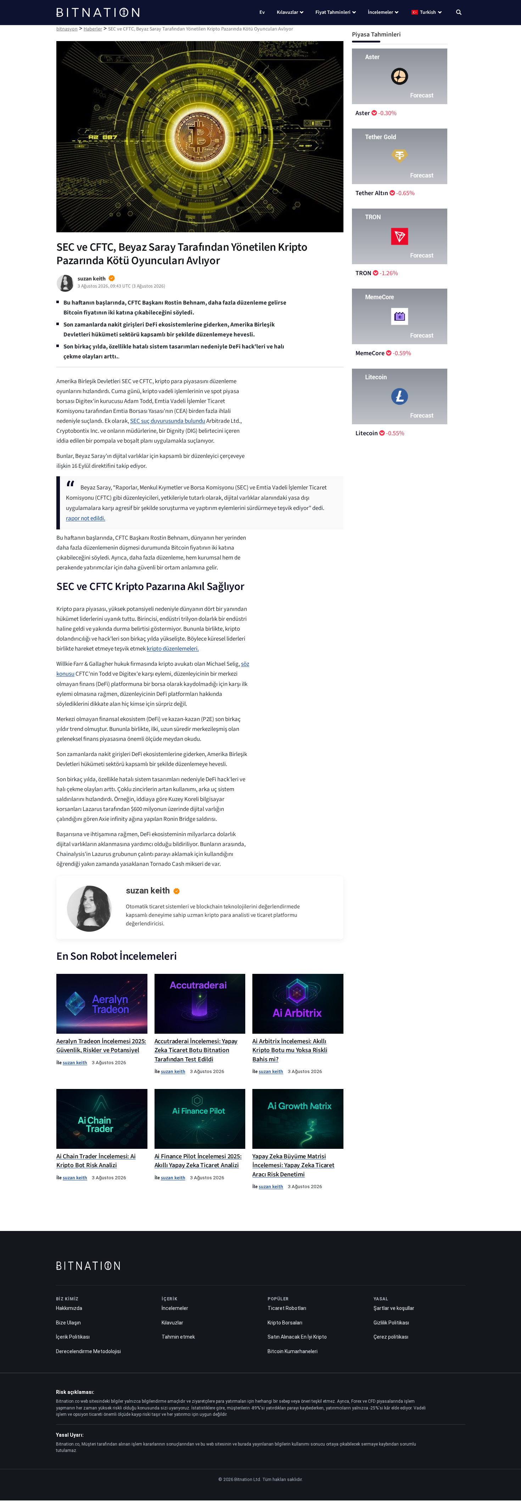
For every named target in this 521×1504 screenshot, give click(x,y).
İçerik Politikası (73, 1337)
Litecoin (366, 433)
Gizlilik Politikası (391, 1322)
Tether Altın (371, 193)
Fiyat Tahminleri (333, 12)
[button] (459, 13)
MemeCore (370, 353)
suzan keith (148, 891)
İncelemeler (380, 12)
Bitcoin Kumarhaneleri (293, 1351)
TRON (363, 273)
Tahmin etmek (178, 1337)
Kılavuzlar (287, 12)
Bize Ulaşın (68, 1322)
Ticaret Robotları (287, 1308)
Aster (362, 113)
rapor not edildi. (85, 518)
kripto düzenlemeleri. (173, 649)
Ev (262, 12)
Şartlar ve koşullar (394, 1308)
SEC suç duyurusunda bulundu (167, 421)
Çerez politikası (391, 1337)
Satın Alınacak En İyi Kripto (297, 1337)
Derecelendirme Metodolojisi (88, 1351)
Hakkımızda (69, 1308)
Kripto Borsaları (285, 1322)
